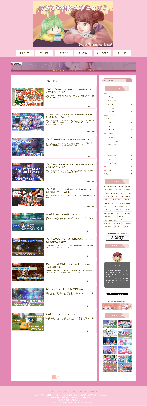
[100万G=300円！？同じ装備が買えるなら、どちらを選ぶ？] (125, 367)
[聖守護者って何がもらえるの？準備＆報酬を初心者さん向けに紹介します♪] (125, 350)
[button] (129, 80)
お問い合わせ (93, 391)
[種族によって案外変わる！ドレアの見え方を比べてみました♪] (110, 367)
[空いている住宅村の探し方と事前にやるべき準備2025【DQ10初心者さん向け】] (125, 333)
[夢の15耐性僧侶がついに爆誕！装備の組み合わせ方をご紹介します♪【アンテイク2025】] (125, 359)
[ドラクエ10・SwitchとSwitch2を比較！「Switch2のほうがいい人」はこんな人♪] (125, 324)
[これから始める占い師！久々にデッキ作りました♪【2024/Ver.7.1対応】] (110, 341)
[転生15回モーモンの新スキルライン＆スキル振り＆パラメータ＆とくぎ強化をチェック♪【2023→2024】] (110, 333)
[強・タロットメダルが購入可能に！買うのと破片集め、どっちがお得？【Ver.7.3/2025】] (125, 341)
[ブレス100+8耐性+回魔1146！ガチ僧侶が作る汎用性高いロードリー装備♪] (110, 350)
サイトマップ (66, 391)
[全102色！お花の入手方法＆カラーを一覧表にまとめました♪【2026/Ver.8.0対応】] (110, 324)
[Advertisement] (54, 352)
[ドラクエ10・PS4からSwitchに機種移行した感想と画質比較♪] (110, 359)
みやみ (117, 265)
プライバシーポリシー (79, 391)
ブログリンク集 (55, 391)
